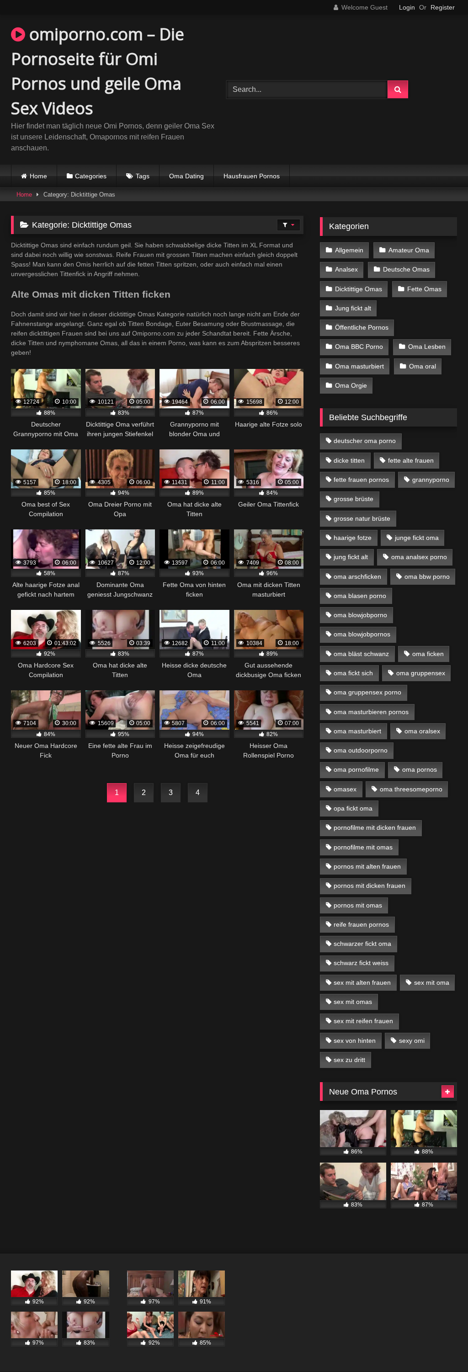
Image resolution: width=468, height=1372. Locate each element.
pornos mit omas (358, 905)
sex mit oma (431, 982)
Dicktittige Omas (358, 289)
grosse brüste (353, 498)
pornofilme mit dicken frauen (375, 827)
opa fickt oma (353, 808)
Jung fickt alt (353, 308)
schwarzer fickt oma (362, 943)
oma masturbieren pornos (371, 711)
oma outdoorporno (361, 750)
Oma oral (422, 366)
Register (443, 7)
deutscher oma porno (365, 440)
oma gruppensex (420, 673)
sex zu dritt (349, 1059)
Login (407, 7)
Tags (142, 176)
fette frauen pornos (361, 479)
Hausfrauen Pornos (251, 176)
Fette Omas (424, 289)
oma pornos (419, 769)
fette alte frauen (411, 460)
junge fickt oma (417, 537)
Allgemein (349, 250)
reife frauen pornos (361, 924)
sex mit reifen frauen (363, 1021)
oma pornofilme (356, 769)
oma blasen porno (360, 595)
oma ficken (428, 653)
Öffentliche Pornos (361, 327)
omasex (345, 789)
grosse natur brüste (362, 518)
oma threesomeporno (411, 789)
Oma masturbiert (359, 366)
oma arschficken (357, 576)
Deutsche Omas (406, 269)
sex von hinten (355, 1040)
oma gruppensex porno (367, 692)
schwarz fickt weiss (361, 962)
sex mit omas (353, 1001)
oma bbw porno (427, 576)
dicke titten (349, 460)
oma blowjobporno (360, 615)
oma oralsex (422, 731)
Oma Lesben (427, 346)
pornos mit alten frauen (367, 866)
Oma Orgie (351, 385)
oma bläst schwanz (361, 653)
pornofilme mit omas (363, 847)
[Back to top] (440, 1345)
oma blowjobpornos (362, 634)
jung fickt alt (351, 557)
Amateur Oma (408, 250)
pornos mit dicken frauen (369, 885)
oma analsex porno (419, 557)
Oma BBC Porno (359, 346)
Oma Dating (186, 176)
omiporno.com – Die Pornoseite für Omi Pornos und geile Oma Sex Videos (97, 71)
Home (38, 176)
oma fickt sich (353, 673)
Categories (90, 176)
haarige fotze (353, 537)
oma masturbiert (357, 731)
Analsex (346, 269)
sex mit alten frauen (362, 982)
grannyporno (430, 479)
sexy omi (412, 1040)
